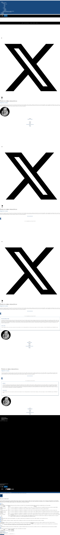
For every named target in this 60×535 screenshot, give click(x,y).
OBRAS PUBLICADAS (3, 417)
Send (0, 534)
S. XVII (30, 126)
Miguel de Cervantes (30, 119)
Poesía (30, 122)
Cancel (3, 534)
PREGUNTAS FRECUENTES (4, 418)
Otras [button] (0, 527)
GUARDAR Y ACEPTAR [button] (2, 531)
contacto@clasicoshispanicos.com (4, 483)
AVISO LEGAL (3, 419)
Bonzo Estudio (10, 492)
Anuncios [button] (1, 525)
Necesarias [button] (1, 503)
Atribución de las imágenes (2, 484)
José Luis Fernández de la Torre (30, 124)
